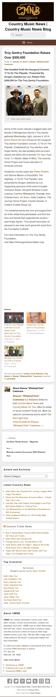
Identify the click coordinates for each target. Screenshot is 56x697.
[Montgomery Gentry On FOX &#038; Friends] (14, 350)
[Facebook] (9, 681)
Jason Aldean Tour (11, 596)
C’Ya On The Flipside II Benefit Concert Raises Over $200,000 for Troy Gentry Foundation (14, 330)
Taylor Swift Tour (11, 594)
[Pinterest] (22, 681)
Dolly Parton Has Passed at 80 (18, 538)
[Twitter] (16, 681)
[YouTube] (28, 681)
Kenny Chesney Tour (12, 582)
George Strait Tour (11, 591)
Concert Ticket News (19, 526)
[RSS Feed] (35, 681)
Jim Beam (25, 197)
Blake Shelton (41, 171)
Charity (27, 373)
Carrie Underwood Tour (13, 585)
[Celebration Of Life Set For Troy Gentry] (36, 317)
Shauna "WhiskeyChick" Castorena (27, 376)
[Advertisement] (28, 273)
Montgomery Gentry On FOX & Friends (13, 359)
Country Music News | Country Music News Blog (28, 26)
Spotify (47, 681)
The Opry (41, 154)
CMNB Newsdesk (18, 648)
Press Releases (37, 373)
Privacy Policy (34, 690)
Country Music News (28, 403)
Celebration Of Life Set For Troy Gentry (36, 326)
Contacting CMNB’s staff (16, 671)
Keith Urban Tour (11, 576)
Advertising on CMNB (15, 665)
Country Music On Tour (24, 407)
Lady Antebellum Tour (13, 579)
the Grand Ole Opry (16, 139)
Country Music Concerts (36, 570)
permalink (11, 378)
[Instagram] (41, 681)
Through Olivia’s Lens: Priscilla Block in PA (24, 541)
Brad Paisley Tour (11, 588)
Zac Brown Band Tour (13, 599)
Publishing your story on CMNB (19, 668)
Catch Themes (35, 693)
